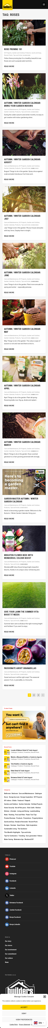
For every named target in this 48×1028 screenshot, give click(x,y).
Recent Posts (8, 55)
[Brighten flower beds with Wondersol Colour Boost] (24, 538)
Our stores (8, 945)
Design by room (14, 797)
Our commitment (10, 954)
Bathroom (7, 793)
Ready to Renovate (21, 822)
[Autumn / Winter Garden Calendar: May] (24, 312)
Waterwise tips (19, 839)
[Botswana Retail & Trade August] (7, 779)
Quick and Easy (36, 53)
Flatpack (27, 800)
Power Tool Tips (31, 815)
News (6, 815)
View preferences (24, 1020)
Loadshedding (35, 811)
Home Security (9, 808)
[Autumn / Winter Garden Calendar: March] (24, 425)
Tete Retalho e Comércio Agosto (22, 764)
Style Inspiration (31, 825)
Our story (8, 941)
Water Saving (8, 839)
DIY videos (7, 800)
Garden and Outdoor (18, 53)
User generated (31, 836)
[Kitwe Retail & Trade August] (7, 772)
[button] (45, 997)
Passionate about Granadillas (20, 668)
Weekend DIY (29, 839)
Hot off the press (20, 808)
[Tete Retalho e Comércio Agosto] (7, 766)
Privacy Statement (24, 1024)
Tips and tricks (17, 55)
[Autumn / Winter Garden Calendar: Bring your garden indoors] (24, 86)
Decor (6, 797)
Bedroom (15, 793)
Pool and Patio (20, 815)
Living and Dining (23, 811)
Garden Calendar (9, 112)
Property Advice (37, 818)
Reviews (13, 825)
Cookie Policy (14, 1024)
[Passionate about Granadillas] (24, 652)
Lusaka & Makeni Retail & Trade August (24, 750)
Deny (24, 1013)
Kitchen (38, 808)
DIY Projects (8, 53)
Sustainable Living (10, 829)
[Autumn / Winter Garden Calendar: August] (24, 143)
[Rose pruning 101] (24, 33)
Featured (21, 800)
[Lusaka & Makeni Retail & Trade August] (7, 752)
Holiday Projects (36, 804)
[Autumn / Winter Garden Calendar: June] (24, 256)
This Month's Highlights (12, 832)
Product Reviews (9, 818)
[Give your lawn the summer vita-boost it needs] (24, 595)
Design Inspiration (26, 797)
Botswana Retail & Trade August (21, 777)
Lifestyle (13, 811)
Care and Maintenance (11, 109)
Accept (24, 1007)
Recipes (7, 825)
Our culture (9, 958)
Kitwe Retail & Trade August (20, 771)
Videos (39, 836)
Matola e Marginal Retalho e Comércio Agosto (26, 757)
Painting (11, 815)
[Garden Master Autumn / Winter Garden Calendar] (24, 482)
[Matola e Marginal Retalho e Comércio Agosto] (7, 759)
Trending (22, 836)
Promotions (27, 752)
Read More (9, 66)
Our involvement (10, 950)
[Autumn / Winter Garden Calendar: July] (24, 199)
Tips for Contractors (11, 836)
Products (28, 53)
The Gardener (22, 829)
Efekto (14, 800)
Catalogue (14, 752)
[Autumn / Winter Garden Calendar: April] (24, 369)
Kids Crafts (31, 808)
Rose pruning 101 (13, 49)
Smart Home (21, 825)
